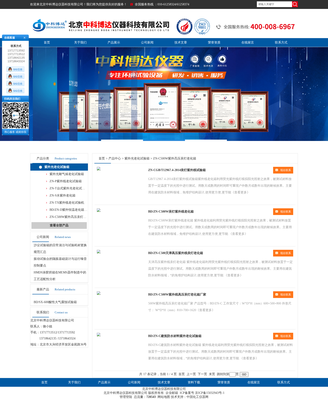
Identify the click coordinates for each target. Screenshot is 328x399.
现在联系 (285, 170)
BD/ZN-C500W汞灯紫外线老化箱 (171, 211)
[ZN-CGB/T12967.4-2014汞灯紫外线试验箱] (98, 169)
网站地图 (164, 397)
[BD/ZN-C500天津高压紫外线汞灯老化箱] (98, 252)
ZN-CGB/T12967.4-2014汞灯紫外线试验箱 (177, 170)
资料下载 (194, 382)
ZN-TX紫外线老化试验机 (67, 202)
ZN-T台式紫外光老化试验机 (69, 188)
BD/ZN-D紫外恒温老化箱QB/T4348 (74, 209)
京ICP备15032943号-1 (209, 393)
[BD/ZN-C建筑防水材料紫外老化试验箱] (98, 335)
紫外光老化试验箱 (56, 167)
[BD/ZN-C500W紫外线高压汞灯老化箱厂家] (98, 294)
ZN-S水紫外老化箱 (62, 195)
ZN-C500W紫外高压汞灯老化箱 (71, 217)
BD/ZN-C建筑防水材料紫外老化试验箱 (174, 336)
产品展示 (114, 42)
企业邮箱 (172, 393)
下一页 (202, 374)
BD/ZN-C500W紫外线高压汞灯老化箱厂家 (177, 294)
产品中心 (114, 158)
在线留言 (247, 42)
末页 (212, 374)
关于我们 (80, 42)
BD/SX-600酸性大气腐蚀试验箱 (55, 302)
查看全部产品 (59, 225)
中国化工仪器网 (197, 397)
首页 (47, 42)
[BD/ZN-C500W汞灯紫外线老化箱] (98, 211)
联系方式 (281, 42)
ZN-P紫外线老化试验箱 (66, 181)
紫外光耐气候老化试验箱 (67, 174)
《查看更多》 (240, 192)
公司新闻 (147, 42)
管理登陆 (126, 397)
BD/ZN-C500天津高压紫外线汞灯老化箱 (175, 253)
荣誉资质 (214, 42)
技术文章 (180, 42)
